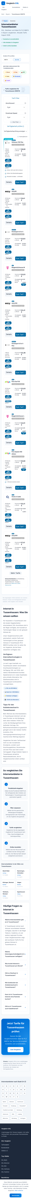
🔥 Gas (15, 72)
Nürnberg (14, 1118)
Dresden (5, 1106)
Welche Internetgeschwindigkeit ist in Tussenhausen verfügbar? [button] (15, 954)
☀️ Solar (7, 76)
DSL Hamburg (5, 1169)
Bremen (12, 1101)
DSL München (5, 1163)
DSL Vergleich (4, 8)
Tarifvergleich (5, 1144)
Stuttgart (22, 1118)
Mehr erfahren (19, 1190)
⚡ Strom (7, 72)
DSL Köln (3, 1166)
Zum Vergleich (15, 1049)
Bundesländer (16, 7)
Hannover (5, 1114)
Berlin (4, 1101)
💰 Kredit (7, 80)
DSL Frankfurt (5, 1172)
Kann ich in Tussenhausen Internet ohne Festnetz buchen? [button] (13, 997)
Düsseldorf (23, 1106)
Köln (13, 1114)
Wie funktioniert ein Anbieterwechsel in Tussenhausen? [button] (11, 985)
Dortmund (20, 1101)
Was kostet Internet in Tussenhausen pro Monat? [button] (14, 965)
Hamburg (19, 1110)
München (5, 1118)
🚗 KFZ (23, 72)
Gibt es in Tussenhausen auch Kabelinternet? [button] (13, 1007)
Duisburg (13, 1106)
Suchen (17, 59)
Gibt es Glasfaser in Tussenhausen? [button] (11, 974)
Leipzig (20, 1114)
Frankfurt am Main (8, 1110)
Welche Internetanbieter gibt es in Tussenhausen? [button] (14, 921)
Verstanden (15, 1195)
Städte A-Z (25, 8)
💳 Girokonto (16, 76)
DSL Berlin (4, 1160)
